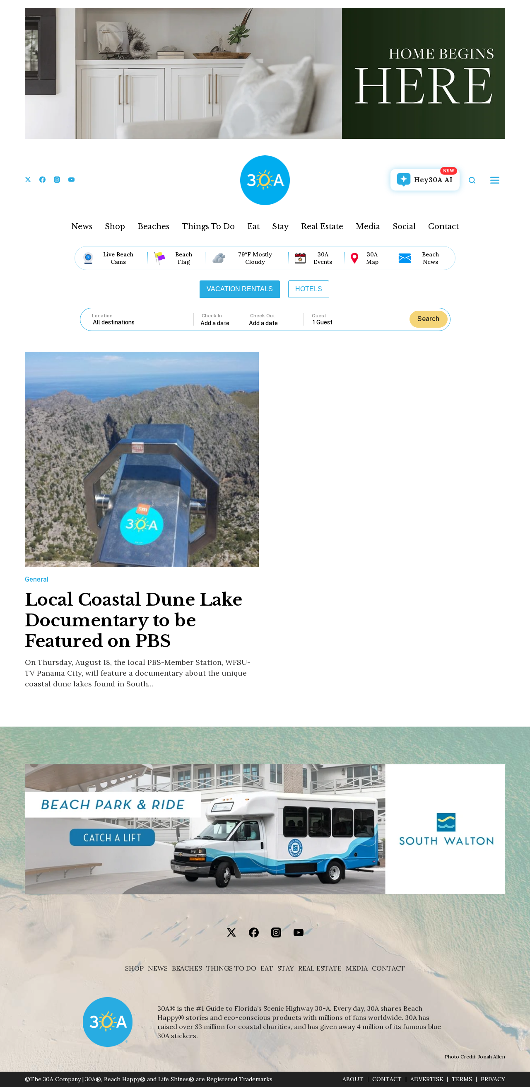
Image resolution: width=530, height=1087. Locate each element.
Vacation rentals (240, 288)
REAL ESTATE (320, 968)
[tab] (240, 289)
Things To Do (208, 226)
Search (428, 319)
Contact (443, 226)
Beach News (430, 258)
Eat (253, 226)
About (353, 1079)
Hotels (308, 288)
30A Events (322, 258)
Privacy (493, 1079)
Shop (115, 226)
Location (102, 315)
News (81, 226)
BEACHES (187, 968)
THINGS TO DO (231, 968)
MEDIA (357, 968)
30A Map (372, 258)
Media (368, 226)
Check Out (262, 315)
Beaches (153, 226)
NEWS (158, 968)
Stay (280, 226)
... (224, 322)
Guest (319, 315)
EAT (266, 968)
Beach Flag (183, 258)
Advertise (426, 1079)
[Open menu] (494, 180)
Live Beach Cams (118, 258)
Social (404, 226)
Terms (462, 1079)
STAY (285, 968)
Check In (212, 315)
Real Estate (322, 226)
